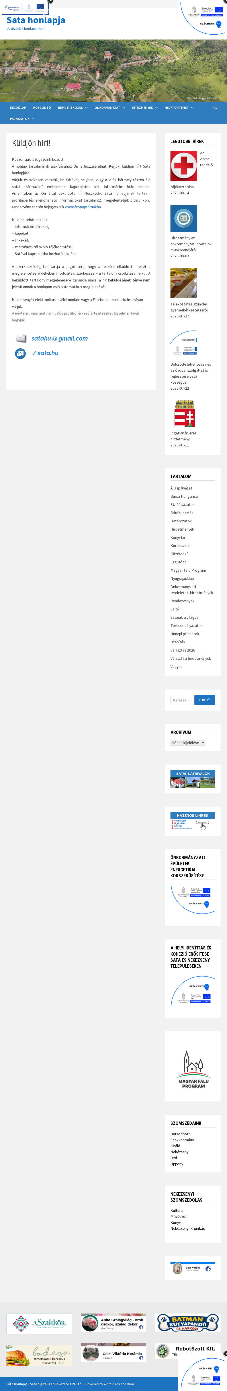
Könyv (175, 1222)
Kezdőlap (18, 107)
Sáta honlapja (35, 20)
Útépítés (177, 641)
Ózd (173, 1157)
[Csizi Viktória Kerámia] (113, 1352)
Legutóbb (178, 562)
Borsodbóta (180, 1133)
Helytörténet (177, 107)
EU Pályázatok (182, 504)
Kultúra (176, 1210)
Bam (130, 1384)
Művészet (178, 1216)
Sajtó (174, 609)
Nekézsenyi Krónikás (187, 1228)
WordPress (112, 1384)
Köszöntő (42, 107)
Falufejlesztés (181, 512)
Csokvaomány (182, 1139)
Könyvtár (178, 537)
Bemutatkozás (70, 107)
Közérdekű (179, 553)
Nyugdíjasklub (182, 578)
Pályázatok (19, 118)
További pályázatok (186, 625)
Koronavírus (180, 545)
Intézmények (142, 107)
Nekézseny (179, 1151)
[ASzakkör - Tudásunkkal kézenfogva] (39, 1324)
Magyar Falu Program (188, 570)
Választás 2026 (182, 650)
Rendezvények (182, 600)
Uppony (176, 1163)
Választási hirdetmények (190, 658)
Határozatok (181, 520)
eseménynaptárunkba (83, 206)
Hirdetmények (182, 529)
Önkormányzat (107, 107)
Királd (175, 1145)
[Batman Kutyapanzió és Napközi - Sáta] (188, 1323)
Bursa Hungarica (184, 496)
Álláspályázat (181, 488)
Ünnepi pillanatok (184, 633)
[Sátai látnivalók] (192, 778)
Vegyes (176, 666)
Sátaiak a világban (185, 617)
